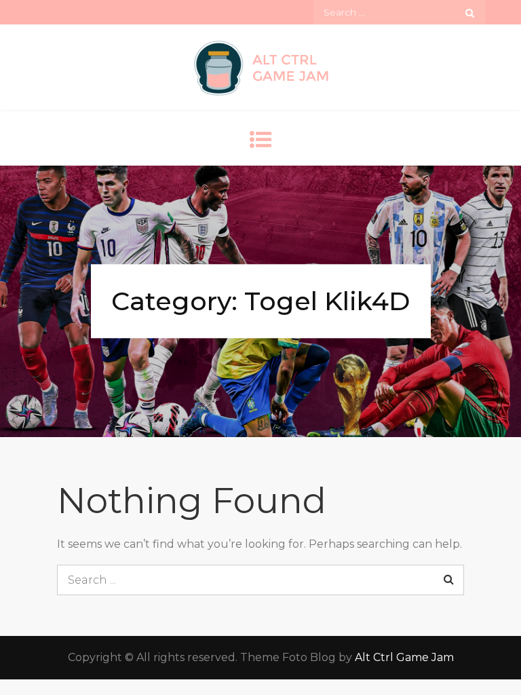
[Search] (470, 12)
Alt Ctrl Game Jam (404, 657)
